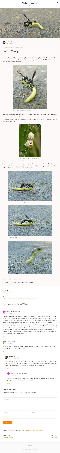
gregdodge (10, 43)
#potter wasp (27, 298)
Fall (3, 292)
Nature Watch (30, 3)
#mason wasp (20, 298)
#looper (14, 298)
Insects (6, 292)
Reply (4, 336)
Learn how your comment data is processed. (32, 430)
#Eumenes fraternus (7, 298)
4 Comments (18, 47)
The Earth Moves (8, 438)
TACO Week (53, 438)
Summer (11, 292)
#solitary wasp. (35, 298)
